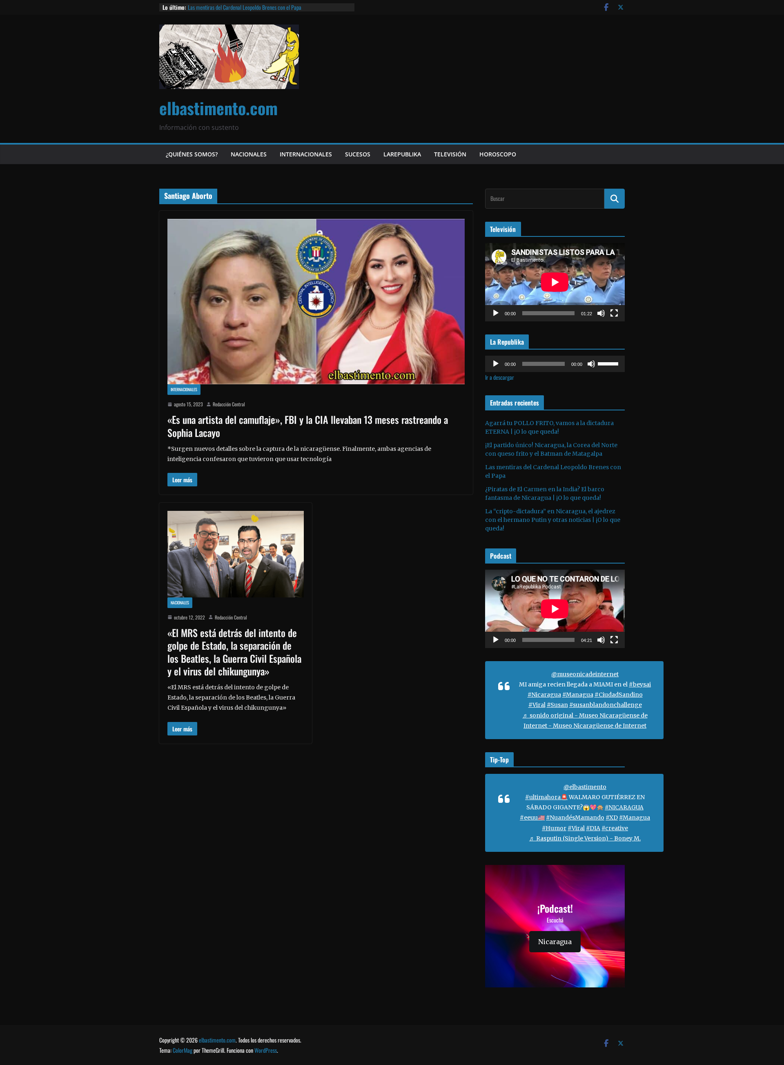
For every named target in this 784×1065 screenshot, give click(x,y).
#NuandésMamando (575, 817)
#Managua (577, 694)
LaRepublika (402, 154)
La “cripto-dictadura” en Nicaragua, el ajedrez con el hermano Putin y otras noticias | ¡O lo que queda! (552, 520)
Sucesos (357, 154)
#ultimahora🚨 (546, 797)
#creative (614, 828)
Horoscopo (497, 154)
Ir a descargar (499, 377)
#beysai (640, 684)
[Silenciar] (601, 313)
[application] (555, 282)
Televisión (450, 154)
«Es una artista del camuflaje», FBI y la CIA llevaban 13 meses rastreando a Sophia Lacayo (307, 425)
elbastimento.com (218, 108)
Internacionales (306, 154)
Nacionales (249, 154)
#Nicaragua (544, 694)
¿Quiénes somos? (192, 154)
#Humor (554, 828)
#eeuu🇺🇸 (532, 817)
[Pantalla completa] (614, 313)
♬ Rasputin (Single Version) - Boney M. (585, 838)
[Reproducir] (496, 313)
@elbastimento (585, 787)
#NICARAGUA (624, 807)
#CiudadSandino (619, 694)
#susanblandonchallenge (605, 705)
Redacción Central (229, 404)
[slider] (609, 363)
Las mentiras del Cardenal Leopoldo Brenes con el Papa (244, 7)
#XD (612, 817)
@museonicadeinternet (585, 674)
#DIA (593, 828)
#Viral (537, 705)
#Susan (557, 705)
